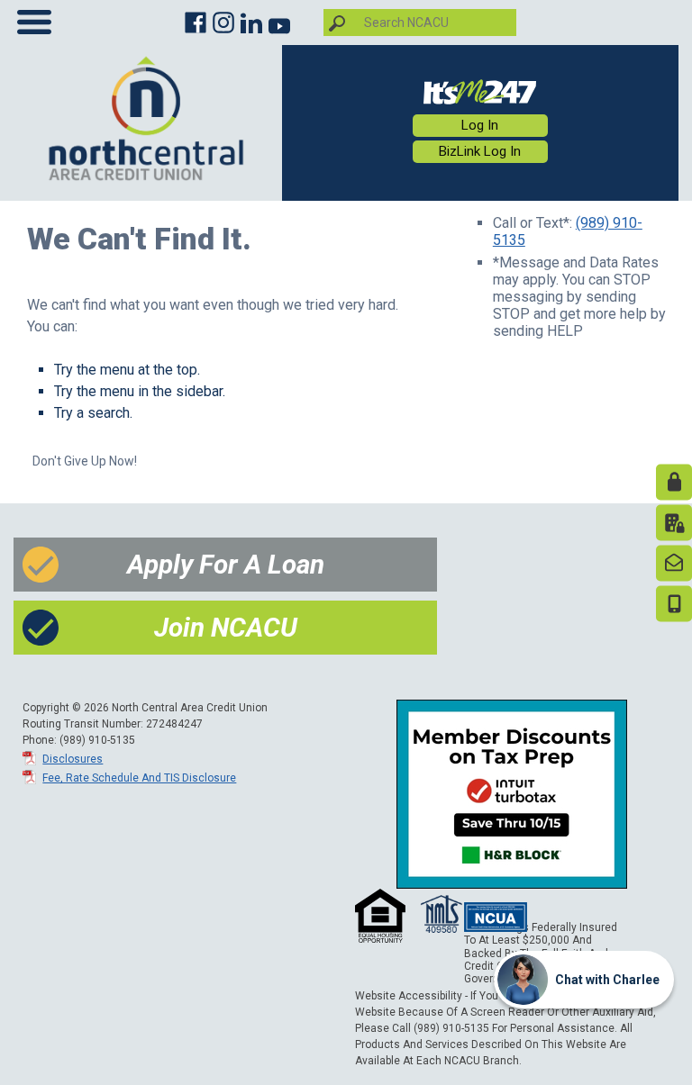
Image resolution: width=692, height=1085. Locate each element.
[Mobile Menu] (34, 26)
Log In (479, 125)
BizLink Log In (480, 151)
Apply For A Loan (225, 564)
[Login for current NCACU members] (479, 91)
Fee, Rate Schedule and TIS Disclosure (139, 778)
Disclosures (72, 759)
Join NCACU (225, 627)
